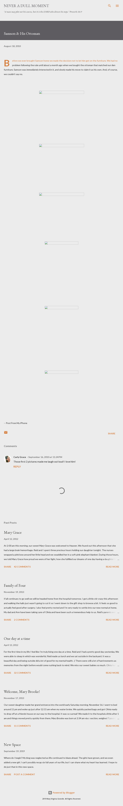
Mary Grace (13, 532)
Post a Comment (24, 774)
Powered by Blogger (63, 792)
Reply (17, 466)
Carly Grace (19, 457)
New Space (12, 744)
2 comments (21, 619)
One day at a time (17, 638)
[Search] (109, 6)
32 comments (22, 672)
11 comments (22, 725)
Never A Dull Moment (26, 5)
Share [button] (111, 433)
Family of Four (15, 585)
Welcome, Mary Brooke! (22, 691)
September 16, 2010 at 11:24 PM (45, 457)
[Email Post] (6, 433)
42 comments (22, 566)
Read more (112, 566)
